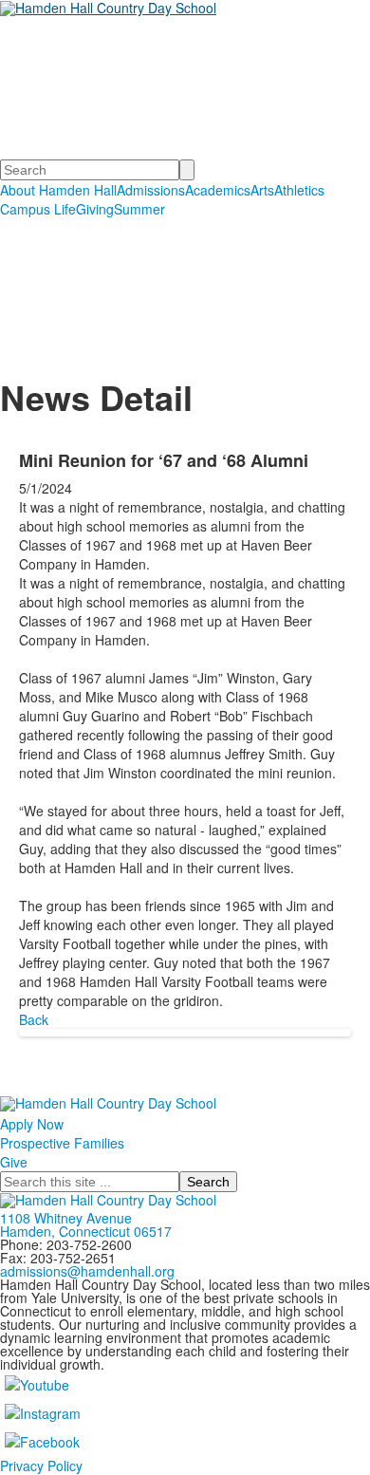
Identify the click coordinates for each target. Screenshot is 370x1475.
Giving (95, 208)
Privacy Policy (41, 1465)
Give (14, 1161)
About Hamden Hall (58, 189)
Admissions (151, 189)
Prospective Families (62, 1142)
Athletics (299, 189)
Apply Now (32, 1123)
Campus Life (38, 208)
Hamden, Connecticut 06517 (86, 1231)
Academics (217, 189)
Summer (139, 208)
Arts (262, 189)
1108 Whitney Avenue (66, 1217)
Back (33, 1019)
